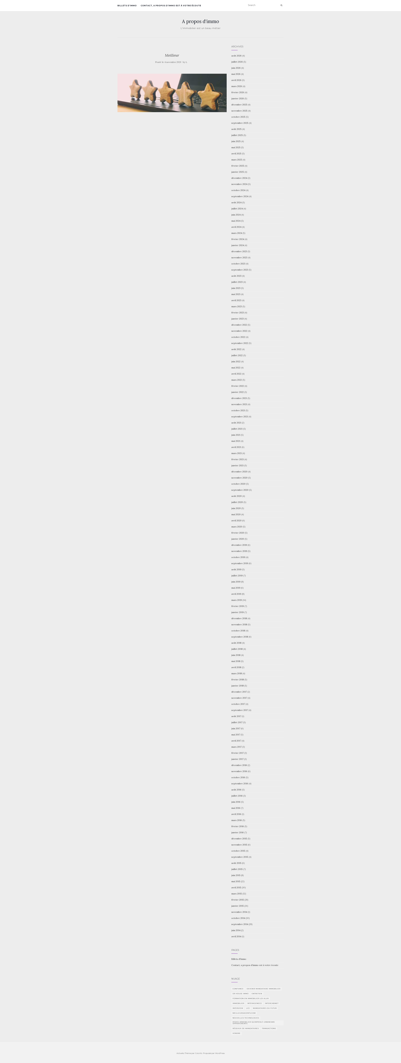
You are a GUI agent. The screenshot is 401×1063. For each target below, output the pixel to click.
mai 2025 (235, 147)
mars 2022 (236, 379)
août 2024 (236, 202)
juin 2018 (235, 655)
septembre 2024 (239, 196)
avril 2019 (236, 594)
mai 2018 (235, 661)
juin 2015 (235, 875)
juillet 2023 (237, 282)
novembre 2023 (239, 257)
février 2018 (237, 679)
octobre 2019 (238, 557)
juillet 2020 (237, 502)
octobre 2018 (238, 630)
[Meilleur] (172, 92)
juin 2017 (235, 728)
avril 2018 (236, 667)
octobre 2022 (238, 337)
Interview (238, 1008)
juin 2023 (235, 288)
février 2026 (237, 92)
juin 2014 (235, 930)
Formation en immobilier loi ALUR (251, 998)
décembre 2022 (239, 324)
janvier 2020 (237, 538)
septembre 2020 (239, 490)
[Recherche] (281, 5)
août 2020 (236, 496)
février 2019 (237, 606)
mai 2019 (235, 587)
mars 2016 (236, 820)
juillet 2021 (236, 428)
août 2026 (236, 55)
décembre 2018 (239, 618)
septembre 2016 (239, 783)
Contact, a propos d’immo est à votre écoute (171, 5)
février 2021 (237, 459)
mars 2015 (236, 893)
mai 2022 (235, 367)
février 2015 (237, 899)
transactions (269, 1028)
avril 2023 (236, 300)
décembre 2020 (239, 471)
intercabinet (272, 1003)
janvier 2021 (237, 465)
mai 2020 (236, 514)
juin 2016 (235, 801)
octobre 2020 (238, 483)
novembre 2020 (239, 477)
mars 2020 (236, 526)
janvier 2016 (237, 832)
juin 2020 (236, 508)
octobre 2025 (238, 116)
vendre (236, 1033)
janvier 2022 (237, 392)
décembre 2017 (239, 691)
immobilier (238, 1003)
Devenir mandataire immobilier (263, 989)
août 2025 (236, 129)
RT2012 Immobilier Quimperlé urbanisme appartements (254, 1023)
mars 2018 (236, 673)
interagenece (254, 1003)
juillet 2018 (237, 649)
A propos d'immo (200, 21)
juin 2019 (235, 581)
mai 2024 (235, 220)
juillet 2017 (236, 722)
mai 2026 (235, 74)
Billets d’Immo (127, 5)
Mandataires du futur (265, 1008)
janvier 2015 (237, 905)
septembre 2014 (239, 924)
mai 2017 (235, 734)
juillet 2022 (237, 355)
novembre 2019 (239, 551)
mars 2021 (236, 453)
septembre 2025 (239, 123)
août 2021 (236, 422)
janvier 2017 (237, 759)
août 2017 (236, 716)
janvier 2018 (237, 685)
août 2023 (236, 275)
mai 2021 (235, 441)
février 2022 (237, 386)
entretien (257, 994)
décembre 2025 (239, 104)
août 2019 (236, 569)
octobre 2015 (238, 850)
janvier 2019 (237, 612)
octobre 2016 (238, 777)
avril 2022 (236, 373)
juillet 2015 (237, 869)
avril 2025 (236, 153)
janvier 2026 (237, 98)
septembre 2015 (239, 857)
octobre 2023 (238, 263)
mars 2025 (236, 159)
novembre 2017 (239, 697)
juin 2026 (236, 67)
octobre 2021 (238, 410)
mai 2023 (235, 294)
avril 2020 (236, 520)
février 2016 (237, 826)
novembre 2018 (239, 624)
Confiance (238, 989)
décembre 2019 (239, 545)
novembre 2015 (239, 844)
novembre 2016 (239, 771)
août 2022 (236, 349)
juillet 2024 (237, 208)
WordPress (220, 1053)
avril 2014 (236, 936)
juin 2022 (235, 361)
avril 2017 (236, 740)
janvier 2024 (237, 245)
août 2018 (236, 642)
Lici (248, 1008)
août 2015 (236, 863)
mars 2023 (236, 306)
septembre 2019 (239, 563)
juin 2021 (235, 434)
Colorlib (198, 1053)
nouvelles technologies (246, 1018)
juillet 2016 (237, 795)
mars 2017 (236, 746)
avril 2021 (236, 447)
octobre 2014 (238, 918)
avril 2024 (236, 227)
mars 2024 (236, 233)
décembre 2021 (239, 398)
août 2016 (236, 789)
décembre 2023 (239, 251)
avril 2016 (236, 814)
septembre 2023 (239, 269)
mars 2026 (236, 86)
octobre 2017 (238, 704)
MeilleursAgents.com (244, 1013)
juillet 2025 (237, 135)
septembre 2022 (239, 343)
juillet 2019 (237, 575)
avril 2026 (236, 80)
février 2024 (237, 239)
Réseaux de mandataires (246, 1028)
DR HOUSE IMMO (241, 994)
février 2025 (237, 165)
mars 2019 (236, 600)
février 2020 (237, 532)
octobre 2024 (238, 190)
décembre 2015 (239, 838)
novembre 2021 (239, 404)
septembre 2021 (239, 416)
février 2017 (237, 753)
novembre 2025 (239, 110)
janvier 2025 (237, 171)
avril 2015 (236, 887)
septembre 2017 (239, 710)
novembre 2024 (239, 184)
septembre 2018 (239, 636)
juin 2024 (236, 214)
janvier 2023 (237, 318)
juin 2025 (236, 141)
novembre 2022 (239, 331)
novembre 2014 (239, 912)
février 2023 (237, 312)
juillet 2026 (237, 61)
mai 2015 (235, 881)
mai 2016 (235, 808)
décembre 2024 (239, 178)
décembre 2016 (239, 765)
